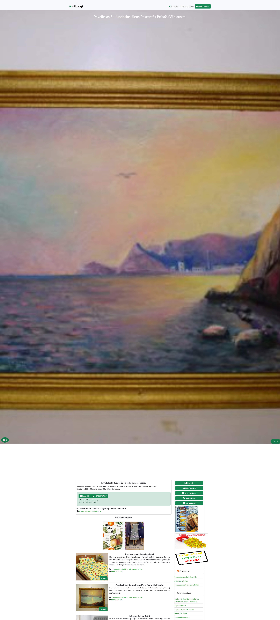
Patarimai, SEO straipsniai (184, 609)
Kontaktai (174, 6)
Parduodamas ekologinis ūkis (185, 577)
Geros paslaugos (180, 613)
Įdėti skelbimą (204, 6)
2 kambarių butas (181, 581)
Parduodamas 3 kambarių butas (186, 585)
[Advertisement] (140, 460)
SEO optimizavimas (181, 617)
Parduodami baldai (120, 569)
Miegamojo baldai (135, 569)
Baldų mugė (77, 6)
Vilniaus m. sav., (117, 571)
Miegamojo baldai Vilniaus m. (90, 511)
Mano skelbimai (188, 6)
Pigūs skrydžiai (180, 605)
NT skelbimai (184, 571)
